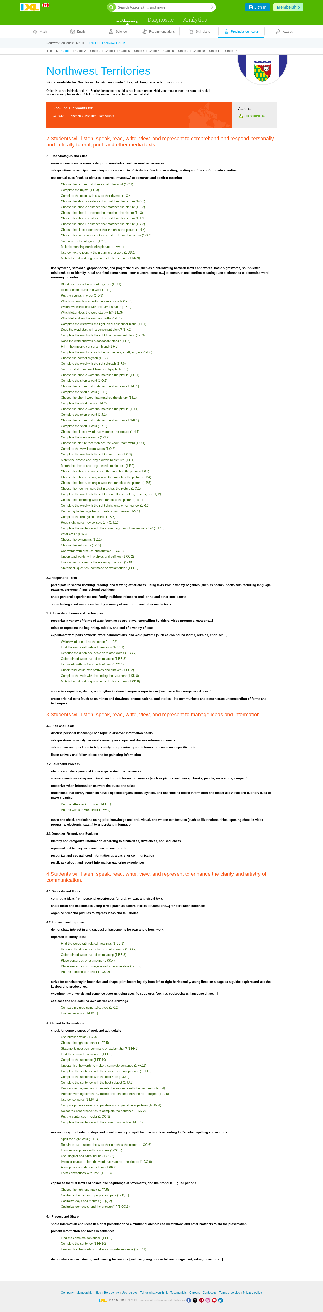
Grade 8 (168, 50)
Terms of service (229, 1292)
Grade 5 (124, 50)
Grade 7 (154, 50)
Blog (98, 1292)
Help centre (111, 1292)
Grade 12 (231, 50)
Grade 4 (110, 50)
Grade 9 (183, 50)
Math (80, 43)
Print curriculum (254, 116)
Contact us (209, 1292)
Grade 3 (95, 50)
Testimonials (178, 1292)
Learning (127, 19)
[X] (196, 1300)
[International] (47, 5)
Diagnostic (161, 19)
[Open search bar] (111, 7)
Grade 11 (215, 50)
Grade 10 (199, 50)
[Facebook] (189, 1300)
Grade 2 (80, 50)
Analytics (195, 19)
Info (49, 50)
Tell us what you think (154, 1292)
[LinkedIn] (221, 1300)
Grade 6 (139, 50)
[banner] (30, 7)
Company (67, 1292)
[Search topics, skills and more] (212, 7)
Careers (194, 1292)
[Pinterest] (202, 1300)
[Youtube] (215, 1300)
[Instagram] (208, 1300)
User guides (129, 1292)
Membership (288, 7)
